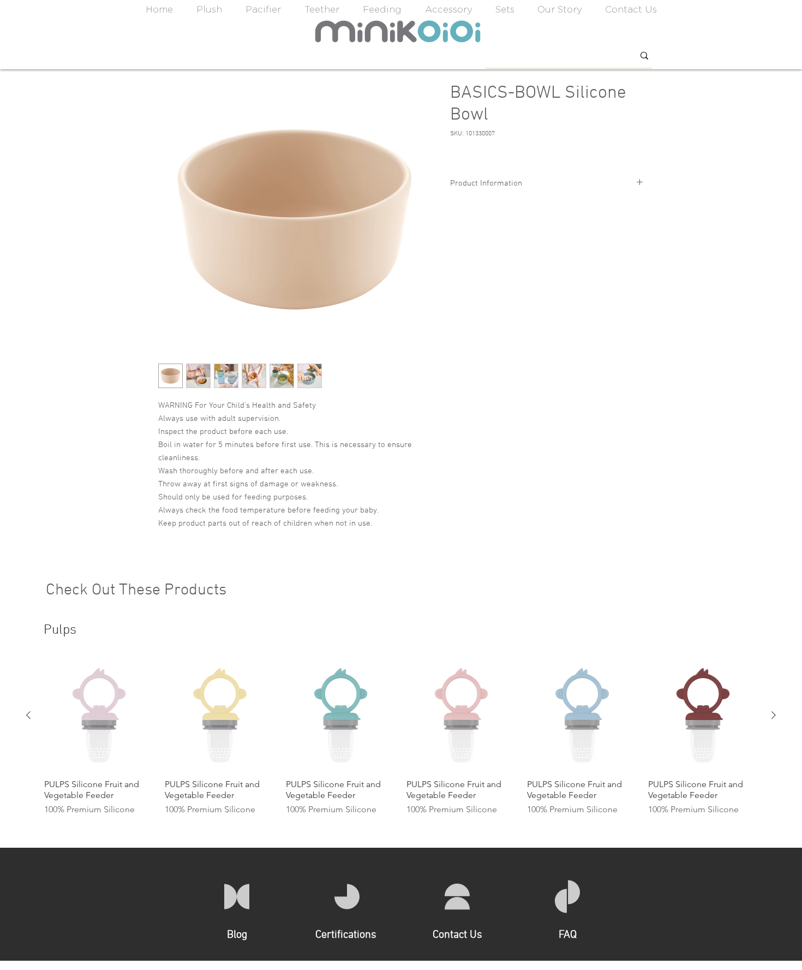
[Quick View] (99, 715)
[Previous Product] (28, 715)
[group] (401, 738)
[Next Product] (773, 715)
